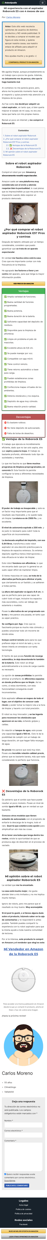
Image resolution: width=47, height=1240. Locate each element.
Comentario (10, 1140)
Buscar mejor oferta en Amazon (23, 1231)
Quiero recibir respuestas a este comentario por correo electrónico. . (19, 1177)
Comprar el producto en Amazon (23, 62)
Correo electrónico (13, 1130)
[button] (42, 3)
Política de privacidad (23, 1213)
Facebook (23, 1224)
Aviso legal (23, 1205)
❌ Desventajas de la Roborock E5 (23, 148)
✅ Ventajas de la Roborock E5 (21, 145)
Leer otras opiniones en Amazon (23, 1237)
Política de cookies (23, 1209)
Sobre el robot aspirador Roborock (19, 135)
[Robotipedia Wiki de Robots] (9, 3)
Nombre (8, 1120)
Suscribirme (9, 1180)
